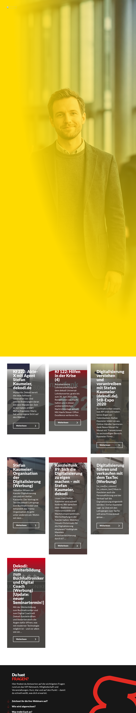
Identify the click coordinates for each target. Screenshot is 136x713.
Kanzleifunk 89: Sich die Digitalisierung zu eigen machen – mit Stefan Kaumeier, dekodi (68, 479)
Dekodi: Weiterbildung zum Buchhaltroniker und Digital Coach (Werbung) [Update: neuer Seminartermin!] (28, 584)
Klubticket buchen (55, 4)
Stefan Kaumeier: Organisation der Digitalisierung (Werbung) (27, 475)
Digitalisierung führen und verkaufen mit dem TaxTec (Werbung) (110, 473)
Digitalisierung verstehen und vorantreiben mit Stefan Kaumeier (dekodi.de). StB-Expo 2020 (110, 387)
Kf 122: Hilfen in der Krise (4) (67, 375)
